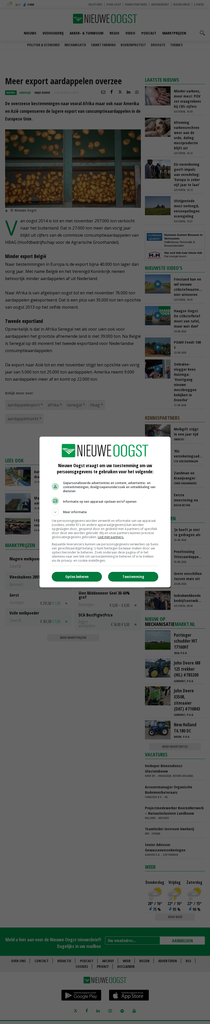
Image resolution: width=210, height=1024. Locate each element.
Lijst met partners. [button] (111, 537)
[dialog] (105, 512)
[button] (105, 512)
